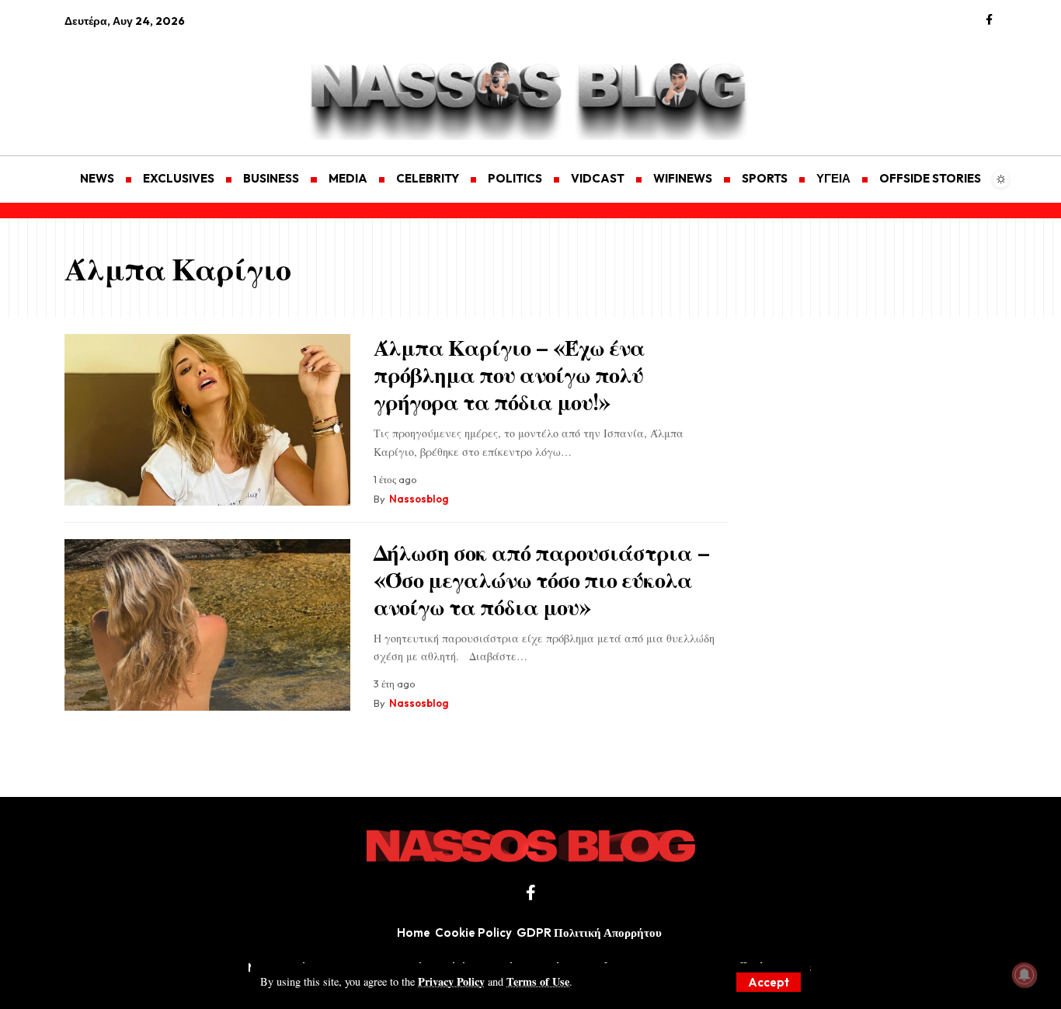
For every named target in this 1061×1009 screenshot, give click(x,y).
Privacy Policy (451, 981)
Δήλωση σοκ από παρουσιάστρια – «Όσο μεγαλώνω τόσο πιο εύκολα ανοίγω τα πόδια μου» (542, 579)
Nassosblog (418, 498)
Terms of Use (537, 981)
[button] (768, 982)
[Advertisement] (138, 82)
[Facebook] (989, 20)
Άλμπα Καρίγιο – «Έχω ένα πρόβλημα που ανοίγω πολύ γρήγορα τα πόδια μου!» (509, 374)
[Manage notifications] (1024, 974)
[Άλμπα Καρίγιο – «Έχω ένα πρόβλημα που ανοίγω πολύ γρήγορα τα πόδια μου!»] (207, 420)
